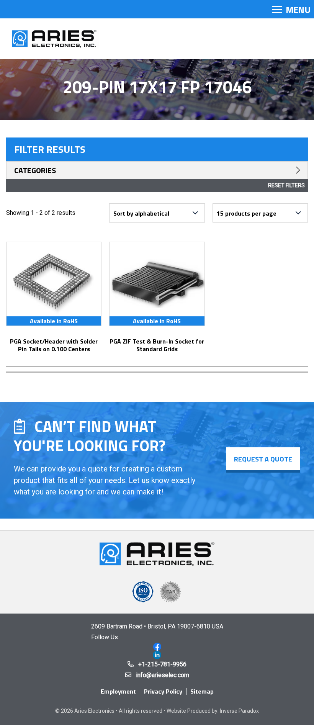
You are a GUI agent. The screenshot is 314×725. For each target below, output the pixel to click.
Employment (118, 691)
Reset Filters (286, 185)
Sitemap (202, 691)
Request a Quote (263, 459)
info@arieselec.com (162, 675)
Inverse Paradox (239, 711)
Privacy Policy (163, 691)
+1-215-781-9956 (162, 664)
